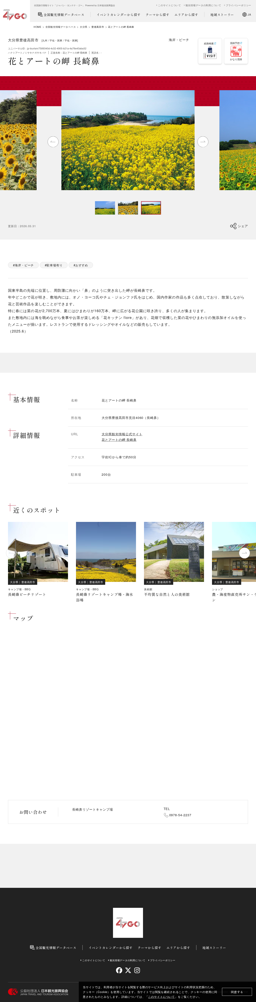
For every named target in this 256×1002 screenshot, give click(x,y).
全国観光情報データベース (64, 14)
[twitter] (128, 970)
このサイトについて (161, 997)
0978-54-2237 (180, 815)
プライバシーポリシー (238, 5)
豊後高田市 (97, 27)
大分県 (83, 27)
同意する (237, 992)
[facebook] (119, 970)
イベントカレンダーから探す (119, 14)
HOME (37, 27)
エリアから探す (186, 14)
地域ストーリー (222, 14)
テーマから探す (157, 14)
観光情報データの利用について (203, 5)
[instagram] (137, 970)
